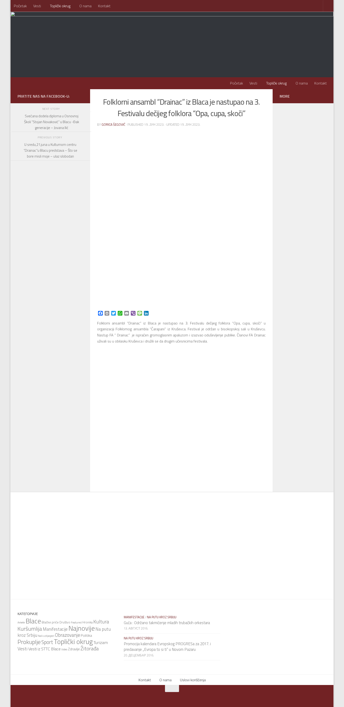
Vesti (37, 6)
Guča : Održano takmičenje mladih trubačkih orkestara (167, 623)
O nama (85, 6)
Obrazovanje (67, 635)
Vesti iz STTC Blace (44, 649)
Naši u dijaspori (46, 636)
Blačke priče (50, 622)
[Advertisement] (50, 291)
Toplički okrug (60, 6)
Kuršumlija (30, 628)
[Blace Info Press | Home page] (76, 30)
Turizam (101, 642)
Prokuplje (29, 641)
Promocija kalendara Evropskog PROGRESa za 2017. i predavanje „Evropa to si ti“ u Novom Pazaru (167, 646)
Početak (20, 6)
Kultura (101, 621)
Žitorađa (90, 648)
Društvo (64, 622)
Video (64, 649)
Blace (33, 621)
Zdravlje (74, 649)
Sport (47, 642)
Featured (76, 622)
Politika (86, 635)
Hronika (87, 622)
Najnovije (81, 628)
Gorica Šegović (113, 124)
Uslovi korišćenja (193, 680)
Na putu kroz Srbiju (161, 617)
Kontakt (104, 6)
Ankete (21, 622)
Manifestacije (55, 629)
